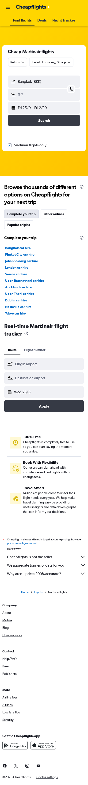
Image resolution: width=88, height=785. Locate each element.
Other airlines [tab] (54, 214)
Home (25, 592)
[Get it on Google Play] (15, 745)
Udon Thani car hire (19, 294)
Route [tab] (12, 350)
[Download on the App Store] (43, 745)
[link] (16, 766)
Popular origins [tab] (18, 225)
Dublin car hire (16, 300)
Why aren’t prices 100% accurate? (34, 574)
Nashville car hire (18, 307)
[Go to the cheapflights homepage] (33, 7)
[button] (8, 7)
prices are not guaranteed (22, 543)
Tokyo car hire (15, 313)
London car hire (16, 267)
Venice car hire (16, 274)
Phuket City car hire (19, 254)
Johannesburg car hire (21, 261)
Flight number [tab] (34, 350)
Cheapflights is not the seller (29, 557)
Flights (38, 592)
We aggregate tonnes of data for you (35, 565)
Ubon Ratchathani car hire (24, 280)
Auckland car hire (18, 287)
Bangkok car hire (18, 248)
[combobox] (48, 364)
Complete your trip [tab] (21, 214)
